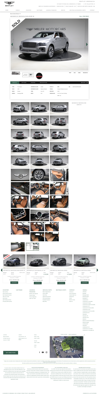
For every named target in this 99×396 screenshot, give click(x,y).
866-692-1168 (24, 338)
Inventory (28, 10)
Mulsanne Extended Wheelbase (88, 320)
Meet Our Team (72, 299)
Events (70, 298)
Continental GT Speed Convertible (89, 304)
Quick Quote (5, 298)
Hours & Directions (72, 293)
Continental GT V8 (86, 306)
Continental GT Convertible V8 (88, 330)
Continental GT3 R (86, 312)
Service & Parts (47, 290)
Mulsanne (84, 319)
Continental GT (85, 299)
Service (63, 10)
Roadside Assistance (46, 299)
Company (92, 10)
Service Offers (45, 293)
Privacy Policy (24, 393)
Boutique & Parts (61, 290)
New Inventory (5, 291)
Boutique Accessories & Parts (78, 10)
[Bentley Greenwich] (9, 4)
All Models (84, 291)
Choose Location (64, 334)
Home (6, 10)
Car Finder (39, 10)
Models (18, 10)
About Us (71, 301)
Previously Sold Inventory (7, 301)
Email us (20, 339)
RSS (15, 393)
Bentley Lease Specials (33, 293)
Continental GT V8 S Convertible (88, 311)
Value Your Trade (6, 296)
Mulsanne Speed (86, 322)
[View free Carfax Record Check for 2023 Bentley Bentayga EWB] (16, 74)
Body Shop (45, 301)
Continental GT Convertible (88, 301)
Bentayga (84, 293)
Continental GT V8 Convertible (88, 307)
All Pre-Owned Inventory (7, 293)
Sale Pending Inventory (7, 299)
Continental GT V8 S (86, 309)
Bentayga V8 (85, 298)
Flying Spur (85, 314)
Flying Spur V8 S (86, 317)
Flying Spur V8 (85, 315)
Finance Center (32, 295)
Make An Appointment (47, 291)
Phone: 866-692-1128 (14, 279)
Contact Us (71, 291)
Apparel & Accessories (47, 296)
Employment (71, 296)
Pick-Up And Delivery (46, 298)
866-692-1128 (23, 336)
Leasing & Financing (51, 10)
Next (87, 44)
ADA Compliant (32, 393)
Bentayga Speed (86, 296)
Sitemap (19, 393)
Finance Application (32, 296)
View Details (14, 282)
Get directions (10, 352)
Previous (12, 44)
